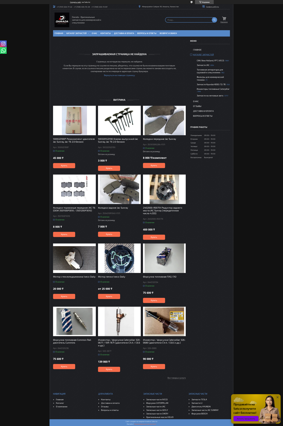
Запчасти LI (196, 403)
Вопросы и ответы (147, 33)
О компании (61, 406)
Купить (64, 165)
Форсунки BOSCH (199, 413)
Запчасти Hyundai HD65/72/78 (211, 84)
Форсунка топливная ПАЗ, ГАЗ (159, 276)
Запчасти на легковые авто (210, 95)
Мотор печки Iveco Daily (111, 276)
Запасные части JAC (155, 406)
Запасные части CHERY (157, 413)
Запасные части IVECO (157, 399)
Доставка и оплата (124, 33)
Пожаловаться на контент (145, 424)
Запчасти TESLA (199, 399)
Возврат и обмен (168, 33)
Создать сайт (75, 2)
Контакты (105, 33)
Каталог (60, 403)
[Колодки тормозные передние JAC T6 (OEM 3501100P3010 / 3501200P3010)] (74, 189)
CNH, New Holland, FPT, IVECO (210, 60)
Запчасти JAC (203, 65)
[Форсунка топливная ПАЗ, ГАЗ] (164, 258)
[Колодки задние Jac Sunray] (119, 189)
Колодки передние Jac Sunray (159, 138)
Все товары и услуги (177, 378)
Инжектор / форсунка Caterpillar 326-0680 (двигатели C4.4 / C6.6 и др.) (164, 341)
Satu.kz (154, 421)
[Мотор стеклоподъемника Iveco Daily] (74, 258)
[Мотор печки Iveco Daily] (119, 258)
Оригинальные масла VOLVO (159, 417)
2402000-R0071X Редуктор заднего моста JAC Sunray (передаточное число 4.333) (162, 210)
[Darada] (62, 20)
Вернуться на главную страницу (119, 75)
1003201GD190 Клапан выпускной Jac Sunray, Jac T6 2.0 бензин (118, 140)
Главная (59, 33)
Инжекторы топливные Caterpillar (213, 89)
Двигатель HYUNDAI (201, 406)
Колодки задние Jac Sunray (113, 207)
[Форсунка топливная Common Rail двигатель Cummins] (74, 321)
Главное (197, 49)
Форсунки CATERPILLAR (157, 403)
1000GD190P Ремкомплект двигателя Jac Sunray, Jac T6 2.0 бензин (74, 140)
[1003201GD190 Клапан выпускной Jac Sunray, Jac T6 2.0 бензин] (119, 120)
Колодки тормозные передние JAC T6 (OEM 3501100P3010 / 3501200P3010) (74, 209)
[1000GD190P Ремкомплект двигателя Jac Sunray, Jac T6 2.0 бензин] (74, 120)
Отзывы (197, 106)
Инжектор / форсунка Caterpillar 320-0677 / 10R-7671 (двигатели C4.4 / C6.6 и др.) (119, 342)
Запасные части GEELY (157, 410)
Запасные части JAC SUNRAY (204, 410)
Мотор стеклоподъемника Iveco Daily (74, 276)
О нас (94, 33)
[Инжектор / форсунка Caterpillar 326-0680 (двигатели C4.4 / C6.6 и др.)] (164, 321)
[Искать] (214, 20)
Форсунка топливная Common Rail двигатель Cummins (72, 341)
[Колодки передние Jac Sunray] (164, 120)
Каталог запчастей (76, 33)
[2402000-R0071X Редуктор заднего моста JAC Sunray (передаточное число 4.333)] (164, 189)
